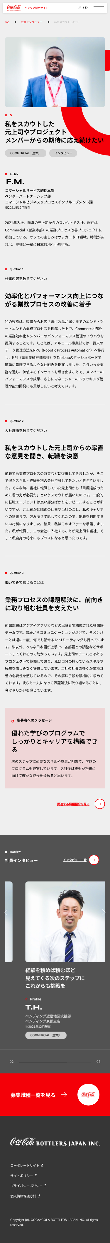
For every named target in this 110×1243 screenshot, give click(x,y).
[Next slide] (104, 912)
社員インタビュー (31, 22)
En (86, 7)
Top (7, 22)
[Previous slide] (6, 912)
